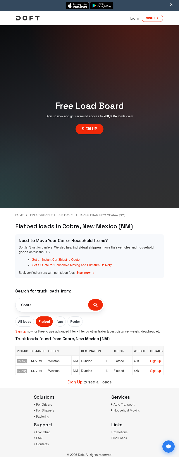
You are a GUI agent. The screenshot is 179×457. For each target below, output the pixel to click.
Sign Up (75, 382)
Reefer (75, 321)
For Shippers (45, 410)
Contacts (42, 444)
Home (19, 215)
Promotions (119, 432)
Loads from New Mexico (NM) (102, 215)
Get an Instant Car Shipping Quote (56, 259)
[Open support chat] (168, 446)
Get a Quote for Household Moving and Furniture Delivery (72, 265)
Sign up (20, 331)
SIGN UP (152, 18)
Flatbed (44, 321)
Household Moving (127, 410)
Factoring (42, 416)
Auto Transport (124, 404)
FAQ (39, 437)
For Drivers (44, 404)
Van (60, 321)
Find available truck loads (52, 215)
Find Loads (119, 437)
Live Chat (43, 432)
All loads (24, 321)
